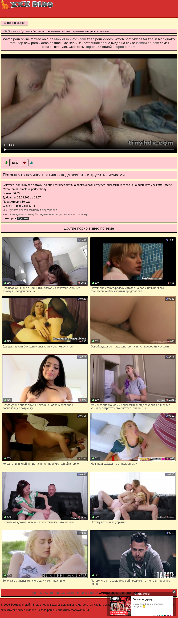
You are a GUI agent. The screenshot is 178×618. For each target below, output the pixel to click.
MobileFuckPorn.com (70, 39)
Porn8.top (16, 43)
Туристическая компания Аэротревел (33, 210)
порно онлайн (125, 47)
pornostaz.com (42, 592)
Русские (23, 218)
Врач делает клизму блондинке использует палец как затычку (48, 214)
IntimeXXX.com (147, 43)
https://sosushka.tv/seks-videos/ (76, 592)
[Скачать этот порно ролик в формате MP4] (32, 162)
